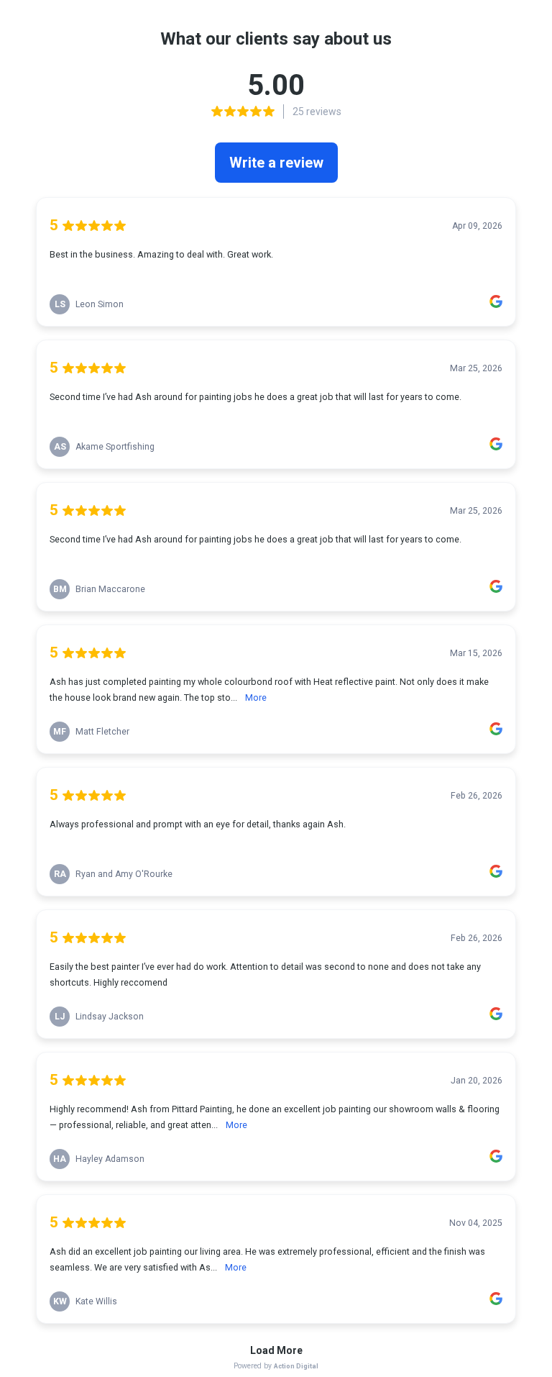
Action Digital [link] (296, 1366)
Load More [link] (276, 1350)
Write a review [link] (276, 162)
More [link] (256, 697)
